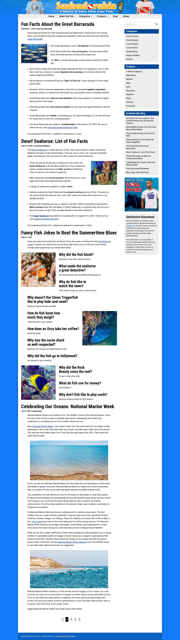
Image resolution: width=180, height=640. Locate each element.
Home (51, 16)
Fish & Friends (132, 36)
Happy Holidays (133, 55)
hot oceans (37, 521)
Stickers (129, 102)
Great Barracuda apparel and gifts (62, 127)
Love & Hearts (132, 44)
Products (101, 16)
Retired (129, 59)
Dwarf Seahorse (38, 150)
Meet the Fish (66, 16)
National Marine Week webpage (72, 542)
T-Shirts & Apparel (134, 71)
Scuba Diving (131, 51)
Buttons (129, 79)
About (126, 16)
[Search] (156, 24)
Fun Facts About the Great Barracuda (57, 24)
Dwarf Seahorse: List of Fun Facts (54, 141)
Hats (128, 87)
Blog (115, 16)
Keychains (130, 91)
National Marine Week (42, 426)
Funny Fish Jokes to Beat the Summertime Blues (69, 233)
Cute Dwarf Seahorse (42, 146)
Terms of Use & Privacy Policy (65, 636)
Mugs (128, 98)
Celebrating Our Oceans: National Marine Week (67, 406)
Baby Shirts (131, 75)
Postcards (130, 106)
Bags (128, 83)
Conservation (37, 411)
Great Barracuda (34, 39)
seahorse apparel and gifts (46, 219)
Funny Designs (132, 40)
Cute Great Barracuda (44, 29)
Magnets (130, 94)
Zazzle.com (130, 226)
